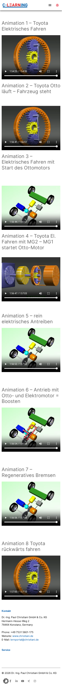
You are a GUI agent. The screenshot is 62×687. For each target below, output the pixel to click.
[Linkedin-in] (16, 681)
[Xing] (28, 681)
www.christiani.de (22, 636)
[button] (41, 5)
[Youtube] (22, 681)
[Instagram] (35, 681)
